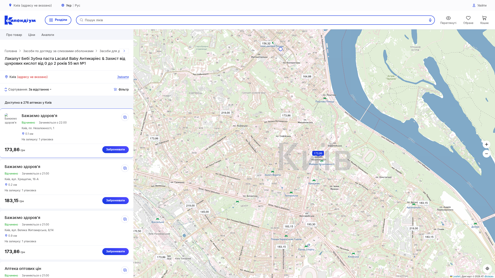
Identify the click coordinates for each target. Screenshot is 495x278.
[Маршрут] (125, 117)
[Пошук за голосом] (430, 20)
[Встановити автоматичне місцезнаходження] (487, 268)
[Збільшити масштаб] (486, 144)
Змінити (123, 77)
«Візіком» (489, 276)
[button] (280, 49)
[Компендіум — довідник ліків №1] (20, 20)
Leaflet (456, 276)
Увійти (481, 5)
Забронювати (115, 149)
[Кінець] (124, 51)
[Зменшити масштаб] (486, 154)
